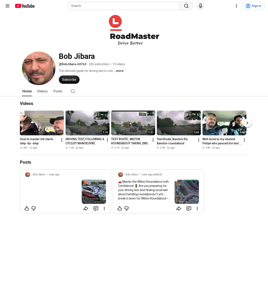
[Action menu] (104, 208)
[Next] (247, 123)
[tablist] (134, 91)
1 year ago (53, 174)
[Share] (86, 208)
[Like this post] (26, 208)
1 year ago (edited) (151, 174)
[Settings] (236, 5)
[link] (65, 192)
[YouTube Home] (24, 6)
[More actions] (62, 140)
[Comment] (96, 208)
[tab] (27, 91)
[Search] (186, 6)
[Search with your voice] (200, 6)
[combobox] (125, 5)
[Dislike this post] (33, 208)
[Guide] (7, 5)
